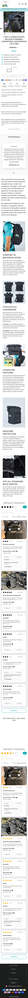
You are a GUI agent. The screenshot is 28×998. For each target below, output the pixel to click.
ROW (18, 70)
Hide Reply (6, 557)
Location (14, 67)
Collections (14, 965)
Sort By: (14, 516)
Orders (13, 969)
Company (14, 973)
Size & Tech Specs (14, 129)
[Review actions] (25, 541)
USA (9, 70)
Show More (20, 548)
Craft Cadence (14, 979)
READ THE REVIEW (14, 162)
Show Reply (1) (7, 608)
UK (14, 70)
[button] (18, 507)
